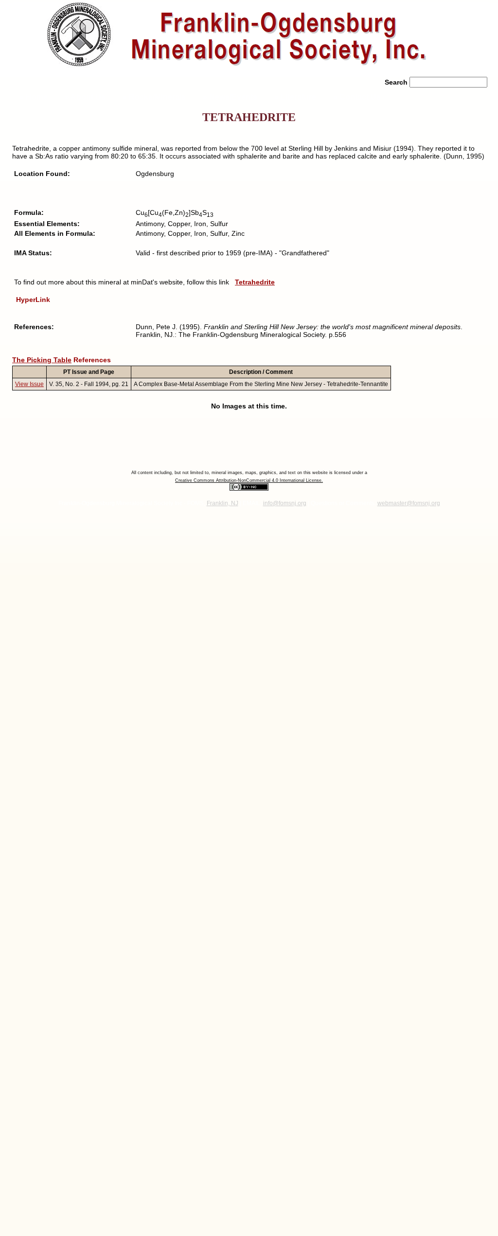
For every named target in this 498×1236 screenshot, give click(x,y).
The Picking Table (41, 360)
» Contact (357, 97)
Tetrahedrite (255, 282)
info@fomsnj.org (284, 503)
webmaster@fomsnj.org (408, 503)
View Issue (29, 384)
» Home (33, 97)
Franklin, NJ (222, 503)
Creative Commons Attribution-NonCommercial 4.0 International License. (249, 480)
